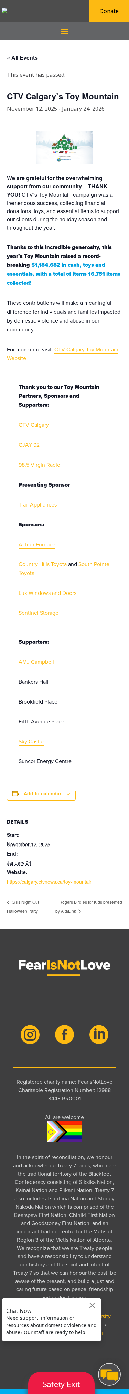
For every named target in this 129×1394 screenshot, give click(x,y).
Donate (109, 11)
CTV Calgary (34, 425)
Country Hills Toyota (43, 564)
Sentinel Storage (39, 613)
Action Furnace (37, 544)
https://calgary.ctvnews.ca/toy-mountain (50, 881)
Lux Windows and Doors (48, 593)
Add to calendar (42, 793)
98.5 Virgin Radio (39, 465)
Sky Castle (31, 741)
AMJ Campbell (36, 662)
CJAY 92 (29, 445)
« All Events (22, 58)
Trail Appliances (38, 505)
